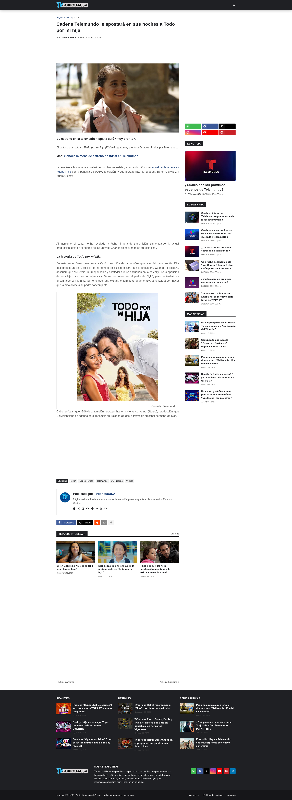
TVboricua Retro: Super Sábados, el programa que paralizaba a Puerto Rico (154, 743)
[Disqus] (117, 628)
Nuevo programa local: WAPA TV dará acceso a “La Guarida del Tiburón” (218, 326)
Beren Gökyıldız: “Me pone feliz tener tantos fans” (74, 567)
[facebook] (74, 508)
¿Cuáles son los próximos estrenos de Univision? (216, 281)
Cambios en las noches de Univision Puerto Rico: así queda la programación (216, 233)
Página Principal (64, 17)
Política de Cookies (213, 795)
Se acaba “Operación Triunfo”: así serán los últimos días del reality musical (92, 742)
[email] (105, 508)
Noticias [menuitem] (77, 15)
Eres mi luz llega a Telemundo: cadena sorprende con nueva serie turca (213, 742)
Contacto (231, 795)
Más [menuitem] (191, 15)
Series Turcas (86, 481)
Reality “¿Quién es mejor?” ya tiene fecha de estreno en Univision (217, 377)
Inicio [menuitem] (62, 15)
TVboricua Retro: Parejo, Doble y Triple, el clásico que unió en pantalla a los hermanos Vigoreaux (153, 724)
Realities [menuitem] (110, 15)
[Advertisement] (117, 51)
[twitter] (79, 508)
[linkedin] (97, 508)
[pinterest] (92, 508)
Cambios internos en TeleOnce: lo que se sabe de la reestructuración (217, 216)
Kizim (76, 17)
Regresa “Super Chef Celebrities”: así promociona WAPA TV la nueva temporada (92, 708)
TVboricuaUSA (104, 494)
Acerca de (194, 795)
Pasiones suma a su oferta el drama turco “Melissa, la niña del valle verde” (218, 360)
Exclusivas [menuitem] (163, 15)
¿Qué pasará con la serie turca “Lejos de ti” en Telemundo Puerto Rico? (214, 725)
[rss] (101, 508)
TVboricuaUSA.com (91, 795)
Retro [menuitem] (180, 15)
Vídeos (129, 481)
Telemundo (102, 481)
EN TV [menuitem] (93, 15)
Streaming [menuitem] (144, 15)
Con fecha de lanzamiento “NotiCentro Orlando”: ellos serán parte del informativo (217, 265)
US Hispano (117, 481)
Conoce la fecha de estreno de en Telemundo (101, 156)
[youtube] (87, 508)
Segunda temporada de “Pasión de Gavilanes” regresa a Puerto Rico (214, 343)
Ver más (175, 533)
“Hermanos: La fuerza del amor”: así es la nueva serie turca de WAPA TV (217, 296)
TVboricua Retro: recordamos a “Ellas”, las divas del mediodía (153, 707)
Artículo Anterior (66, 682)
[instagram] (83, 508)
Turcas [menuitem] (127, 15)
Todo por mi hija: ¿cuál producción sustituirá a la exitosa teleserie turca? (155, 569)
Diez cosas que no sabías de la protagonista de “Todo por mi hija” (116, 569)
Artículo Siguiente (168, 682)
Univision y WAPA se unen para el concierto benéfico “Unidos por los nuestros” (216, 394)
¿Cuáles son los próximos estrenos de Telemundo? (205, 187)
